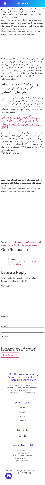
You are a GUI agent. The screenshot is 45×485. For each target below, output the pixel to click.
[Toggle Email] (8, 476)
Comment (6, 286)
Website (4, 336)
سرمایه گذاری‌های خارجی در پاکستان (16, 245)
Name (4, 316)
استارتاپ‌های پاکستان (32, 242)
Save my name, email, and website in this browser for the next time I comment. (20, 349)
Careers (22, 421)
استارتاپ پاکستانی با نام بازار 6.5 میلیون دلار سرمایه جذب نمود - (24, 262)
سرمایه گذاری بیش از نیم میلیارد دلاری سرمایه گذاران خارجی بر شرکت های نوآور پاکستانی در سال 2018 (21, 122)
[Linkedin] (25, 435)
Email (4, 326)
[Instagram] (20, 435)
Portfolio (22, 412)
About (22, 416)
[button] (5, 3)
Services (22, 408)
